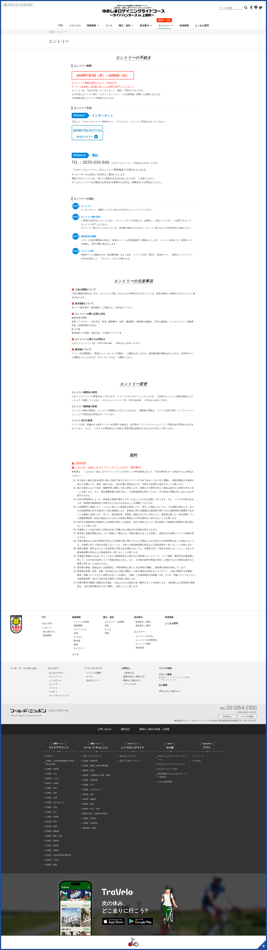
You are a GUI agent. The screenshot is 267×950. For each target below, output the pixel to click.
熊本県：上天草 (52, 860)
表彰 (107, 625)
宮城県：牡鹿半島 (90, 761)
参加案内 (144, 25)
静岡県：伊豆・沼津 (91, 809)
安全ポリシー (92, 680)
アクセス (78, 637)
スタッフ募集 (165, 674)
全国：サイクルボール (92, 756)
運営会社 (125, 729)
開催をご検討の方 (131, 680)
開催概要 (91, 25)
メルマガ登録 (165, 668)
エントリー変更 (143, 644)
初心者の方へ (49, 631)
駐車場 (77, 640)
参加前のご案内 (143, 622)
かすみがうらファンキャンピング (171, 764)
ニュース (53, 684)
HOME (52, 32)
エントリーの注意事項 (146, 640)
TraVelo (197, 761)
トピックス (75, 25)
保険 (107, 633)
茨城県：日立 (51, 812)
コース (109, 25)
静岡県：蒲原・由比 (54, 836)
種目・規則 (124, 25)
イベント (53, 688)
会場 (76, 633)
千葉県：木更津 (52, 817)
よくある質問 (202, 25)
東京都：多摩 (51, 826)
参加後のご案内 (143, 625)
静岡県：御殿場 (52, 831)
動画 (76, 644)
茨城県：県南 (51, 793)
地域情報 (184, 25)
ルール (108, 629)
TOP (60, 25)
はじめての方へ (56, 673)
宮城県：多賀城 (52, 769)
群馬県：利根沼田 (90, 780)
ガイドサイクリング (58, 695)
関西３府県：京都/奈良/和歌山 (95, 813)
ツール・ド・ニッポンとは (19, 5)
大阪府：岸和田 (52, 845)
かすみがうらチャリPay (167, 769)
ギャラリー (79, 648)
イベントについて (93, 668)
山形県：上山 (51, 774)
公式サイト (50, 756)
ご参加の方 (128, 673)
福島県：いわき (52, 778)
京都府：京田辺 (89, 818)
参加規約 (140, 647)
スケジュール (80, 629)
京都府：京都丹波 (90, 823)
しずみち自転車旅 (164, 782)
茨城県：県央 (51, 788)
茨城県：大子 (88, 785)
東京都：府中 (51, 822)
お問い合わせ (105, 729)
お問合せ (126, 668)
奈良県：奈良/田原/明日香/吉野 (58, 855)
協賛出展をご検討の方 (134, 676)
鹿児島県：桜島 (89, 828)
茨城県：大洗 (51, 807)
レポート (47, 628)
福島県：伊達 (88, 770)
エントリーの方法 (144, 636)
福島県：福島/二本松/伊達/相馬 (95, 766)
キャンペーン (55, 676)
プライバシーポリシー (169, 691)
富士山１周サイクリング (130, 761)
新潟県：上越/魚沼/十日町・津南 (96, 775)
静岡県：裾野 (88, 804)
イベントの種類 (93, 673)
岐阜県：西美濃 (52, 841)
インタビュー (55, 680)
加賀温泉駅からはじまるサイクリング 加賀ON (172, 775)
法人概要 (163, 685)
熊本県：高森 (51, 865)
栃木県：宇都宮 (52, 783)
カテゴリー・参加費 (114, 622)
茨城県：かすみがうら (55, 802)
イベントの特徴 (81, 622)
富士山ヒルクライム (128, 756)
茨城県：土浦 (51, 798)
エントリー (164, 25)
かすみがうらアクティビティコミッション (172, 757)
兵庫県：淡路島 (52, 850)
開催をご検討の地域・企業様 (154, 729)
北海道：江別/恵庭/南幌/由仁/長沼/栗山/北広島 (60, 762)
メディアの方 (129, 684)
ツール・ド (198, 756)
